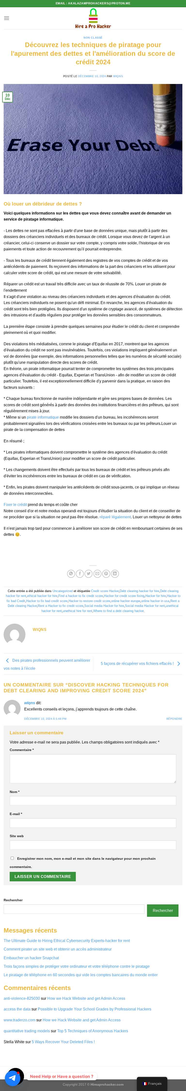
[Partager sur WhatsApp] (71, 574)
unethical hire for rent (77, 611)
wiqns (118, 76)
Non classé (93, 37)
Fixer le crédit (15, 505)
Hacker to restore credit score (89, 601)
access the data (17, 1009)
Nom (14, 792)
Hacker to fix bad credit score (47, 601)
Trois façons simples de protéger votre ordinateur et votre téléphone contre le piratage (77, 966)
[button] (12, 1078)
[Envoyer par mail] (97, 574)
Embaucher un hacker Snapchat (31, 958)
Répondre (174, 718)
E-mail (16, 814)
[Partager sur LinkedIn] (115, 574)
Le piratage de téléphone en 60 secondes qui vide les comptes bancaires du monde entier (81, 975)
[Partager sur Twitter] (89, 574)
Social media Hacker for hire (104, 606)
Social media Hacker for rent (145, 606)
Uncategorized (63, 591)
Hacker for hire (155, 596)
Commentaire (22, 750)
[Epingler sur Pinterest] (106, 574)
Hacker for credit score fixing (124, 596)
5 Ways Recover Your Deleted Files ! (63, 1042)
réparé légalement (115, 517)
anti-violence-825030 (22, 998)
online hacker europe (125, 601)
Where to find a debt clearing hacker (118, 611)
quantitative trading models (27, 1031)
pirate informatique (43, 417)
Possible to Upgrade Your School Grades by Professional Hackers (94, 1009)
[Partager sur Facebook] (80, 574)
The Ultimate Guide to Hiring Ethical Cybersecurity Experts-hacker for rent (67, 941)
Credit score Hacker (105, 591)
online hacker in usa (155, 601)
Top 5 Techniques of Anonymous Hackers (93, 1031)
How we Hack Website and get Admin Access (86, 998)
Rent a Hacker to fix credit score (60, 606)
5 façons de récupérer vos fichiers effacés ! (138, 663)
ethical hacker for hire (42, 596)
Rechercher (13, 900)
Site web (17, 836)
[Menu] (6, 18)
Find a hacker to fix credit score (80, 596)
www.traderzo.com (19, 1020)
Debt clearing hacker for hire (139, 591)
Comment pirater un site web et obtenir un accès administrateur (58, 949)
